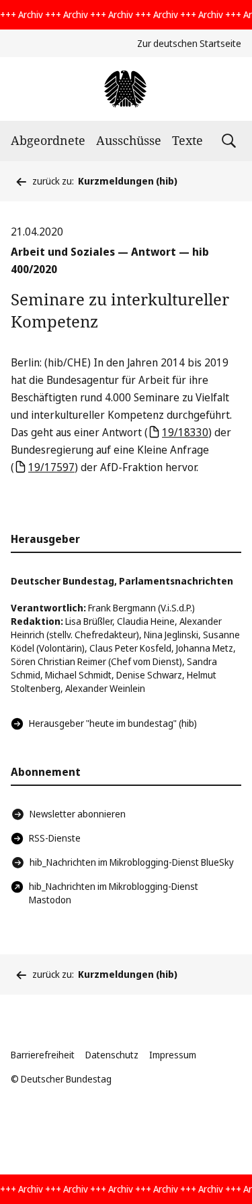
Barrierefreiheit (43, 1054)
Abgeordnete (48, 140)
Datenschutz (111, 1054)
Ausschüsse (128, 140)
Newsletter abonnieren (78, 813)
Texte (187, 140)
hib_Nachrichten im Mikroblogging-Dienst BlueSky (132, 862)
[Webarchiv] (126, 88)
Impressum (172, 1054)
